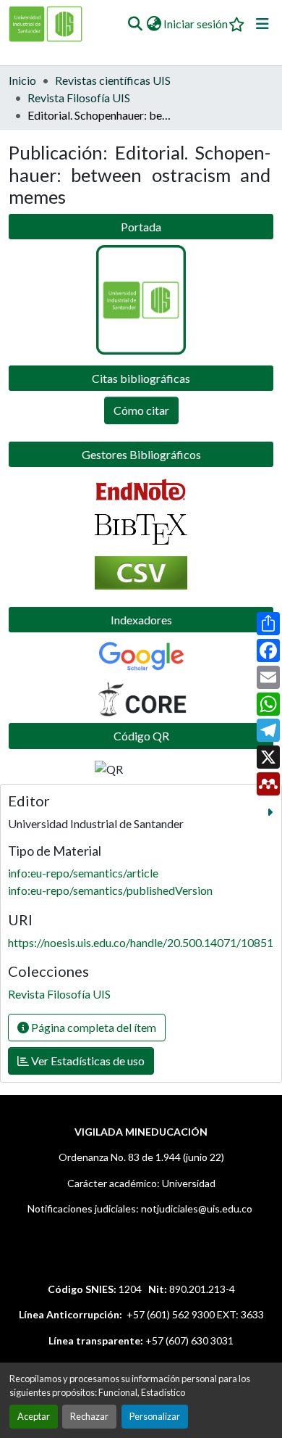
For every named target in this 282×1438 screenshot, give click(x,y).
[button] (135, 24)
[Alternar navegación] (262, 24)
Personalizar (154, 1416)
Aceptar (33, 1416)
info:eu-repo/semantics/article (83, 873)
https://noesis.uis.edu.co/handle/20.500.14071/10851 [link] (140, 942)
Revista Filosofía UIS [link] (78, 97)
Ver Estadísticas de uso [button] (87, 1060)
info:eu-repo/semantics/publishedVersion (110, 890)
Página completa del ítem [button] (92, 1027)
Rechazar (89, 1416)
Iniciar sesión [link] (195, 23)
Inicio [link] (22, 80)
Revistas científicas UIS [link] (113, 80)
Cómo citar (141, 410)
